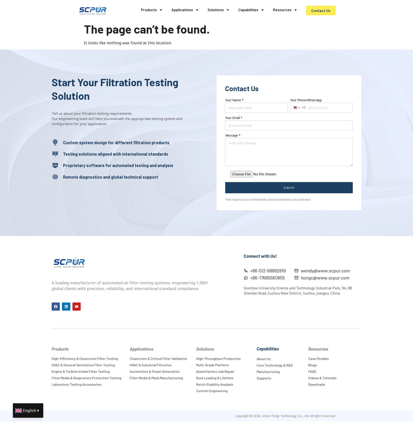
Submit (289, 188)
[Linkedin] (66, 306)
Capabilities (248, 9)
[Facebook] (56, 306)
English (29, 410)
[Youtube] (76, 306)
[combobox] (298, 108)
